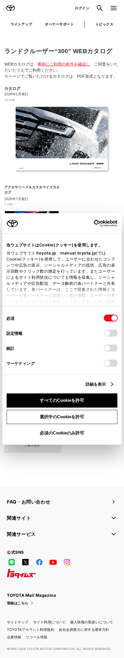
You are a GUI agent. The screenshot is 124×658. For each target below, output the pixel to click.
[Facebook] (39, 562)
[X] (25, 562)
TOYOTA (10, 8)
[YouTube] (53, 562)
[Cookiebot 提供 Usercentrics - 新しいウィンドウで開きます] (92, 223)
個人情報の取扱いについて (91, 622)
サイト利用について (49, 622)
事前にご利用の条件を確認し (63, 64)
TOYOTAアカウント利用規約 (30, 629)
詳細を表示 (96, 384)
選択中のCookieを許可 (62, 416)
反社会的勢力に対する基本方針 (84, 629)
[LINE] (11, 562)
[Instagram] (67, 562)
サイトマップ (18, 622)
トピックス (104, 24)
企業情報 (14, 637)
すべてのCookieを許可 (62, 400)
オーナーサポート (59, 24)
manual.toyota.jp (78, 252)
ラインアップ (21, 24)
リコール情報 (37, 637)
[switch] (111, 333)
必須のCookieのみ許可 (62, 432)
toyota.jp (46, 252)
